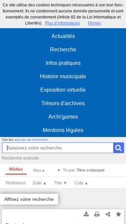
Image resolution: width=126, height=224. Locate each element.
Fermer (94, 23)
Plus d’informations (62, 23)
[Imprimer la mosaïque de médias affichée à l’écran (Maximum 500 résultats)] (97, 214)
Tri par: (83, 170)
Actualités (63, 36)
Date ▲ (40, 183)
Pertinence (16, 183)
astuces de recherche (31, 139)
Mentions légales (63, 130)
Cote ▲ (81, 183)
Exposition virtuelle (63, 90)
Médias (16, 169)
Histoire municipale (63, 76)
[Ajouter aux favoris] (118, 214)
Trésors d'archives (63, 103)
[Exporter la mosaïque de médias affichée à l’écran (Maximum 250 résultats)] (86, 214)
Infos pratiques (63, 63)
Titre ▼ (60, 183)
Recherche (63, 49)
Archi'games (63, 117)
